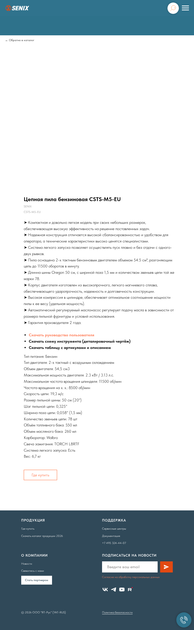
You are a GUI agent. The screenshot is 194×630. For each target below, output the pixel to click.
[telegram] (113, 589)
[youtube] (122, 589)
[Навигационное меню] (185, 8)
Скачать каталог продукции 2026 (42, 536)
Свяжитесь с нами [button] (32, 570)
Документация (111, 536)
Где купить (40, 475)
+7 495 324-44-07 (114, 543)
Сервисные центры (114, 528)
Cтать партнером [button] (36, 580)
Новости (26, 563)
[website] (130, 589)
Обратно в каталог (21, 40)
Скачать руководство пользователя (61, 335)
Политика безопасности (117, 612)
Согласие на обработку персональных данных (131, 577)
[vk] (105, 589)
